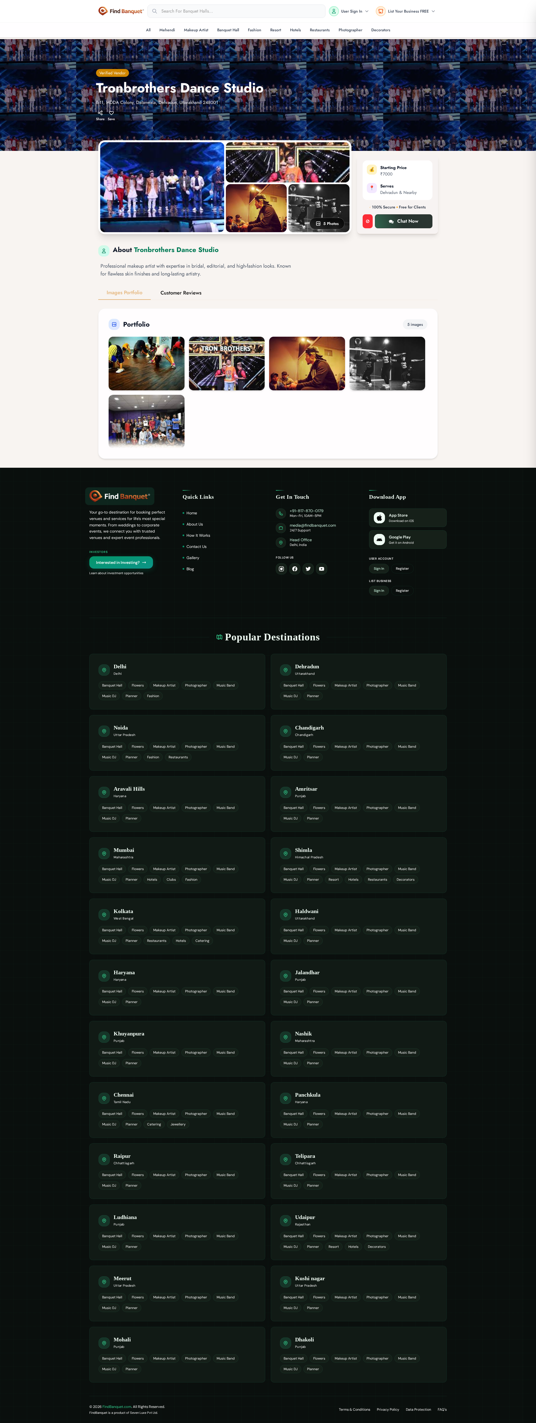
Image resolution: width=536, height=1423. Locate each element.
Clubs (171, 879)
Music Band (226, 685)
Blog (190, 568)
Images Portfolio (124, 292)
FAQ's (442, 1409)
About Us (194, 524)
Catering (202, 941)
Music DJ (109, 696)
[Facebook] (294, 568)
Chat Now (407, 221)
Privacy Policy (388, 1409)
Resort (275, 30)
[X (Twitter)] (308, 568)
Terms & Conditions (354, 1409)
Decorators (380, 30)
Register (402, 568)
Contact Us (196, 546)
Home (191, 512)
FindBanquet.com (116, 1406)
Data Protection (418, 1409)
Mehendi (167, 30)
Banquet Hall (228, 30)
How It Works (198, 535)
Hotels (295, 30)
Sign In (379, 568)
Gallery (192, 557)
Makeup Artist (196, 30)
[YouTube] (321, 568)
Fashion (254, 30)
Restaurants (320, 30)
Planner (132, 696)
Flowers (138, 685)
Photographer (350, 30)
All (148, 30)
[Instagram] (281, 568)
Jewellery (178, 1124)
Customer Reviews (181, 292)
